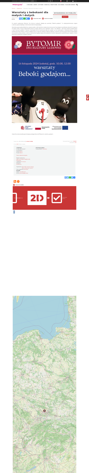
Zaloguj (75, 1)
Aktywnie (40, 4)
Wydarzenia (18, 164)
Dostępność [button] (56, 1)
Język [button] (63, 1)
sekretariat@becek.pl (23, 173)
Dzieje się (47, 4)
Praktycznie (53, 4)
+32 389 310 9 (23, 171)
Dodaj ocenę (29, 141)
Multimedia (61, 4)
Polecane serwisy (70, 4)
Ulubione (70, 1)
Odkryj (35, 4)
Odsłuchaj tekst (37, 18)
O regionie (30, 4)
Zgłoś (74, 141)
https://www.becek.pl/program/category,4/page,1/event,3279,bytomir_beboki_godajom (32, 134)
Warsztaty (45, 149)
